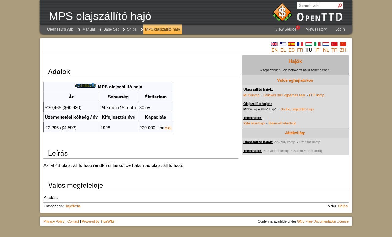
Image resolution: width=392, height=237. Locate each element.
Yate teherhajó (254, 123)
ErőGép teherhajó (276, 150)
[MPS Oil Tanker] (85, 86)
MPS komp (251, 95)
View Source (287, 28)
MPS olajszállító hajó (162, 29)
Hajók (295, 61)
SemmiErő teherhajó (308, 150)
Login (340, 29)
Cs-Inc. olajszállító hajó (297, 109)
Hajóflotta (72, 205)
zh (343, 49)
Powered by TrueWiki (98, 221)
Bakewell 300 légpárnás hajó (284, 95)
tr (334, 49)
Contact (73, 221)
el (283, 49)
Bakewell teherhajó (282, 123)
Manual (88, 29)
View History (316, 29)
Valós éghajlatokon (295, 80)
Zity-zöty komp (284, 141)
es (291, 49)
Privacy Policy (54, 221)
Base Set (111, 29)
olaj (168, 127)
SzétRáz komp (309, 141)
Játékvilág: (295, 132)
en (274, 49)
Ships (132, 29)
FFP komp (316, 95)
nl (326, 49)
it (317, 49)
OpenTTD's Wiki (60, 29)
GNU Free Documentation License (323, 221)
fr (300, 49)
